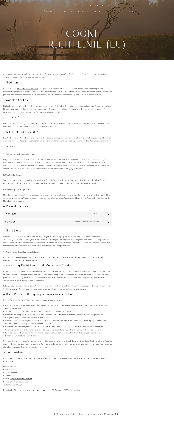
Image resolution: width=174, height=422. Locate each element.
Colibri (117, 413)
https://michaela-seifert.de (27, 88)
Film (96, 11)
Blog (108, 11)
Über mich (49, 11)
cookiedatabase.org (38, 390)
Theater (82, 11)
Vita (119, 11)
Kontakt (131, 11)
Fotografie (66, 11)
